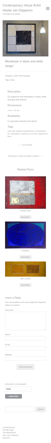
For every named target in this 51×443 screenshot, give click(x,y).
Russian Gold (25, 210)
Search (40, 409)
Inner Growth (27, 145)
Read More (25, 217)
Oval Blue (25, 250)
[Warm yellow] (25, 276)
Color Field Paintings (21, 75)
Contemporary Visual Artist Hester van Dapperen (22, 7)
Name (8, 334)
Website (8, 354)
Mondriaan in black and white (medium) (24, 156)
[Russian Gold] (25, 208)
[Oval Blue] (25, 248)
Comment (9, 310)
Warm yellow (25, 278)
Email (8, 344)
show (12, 79)
